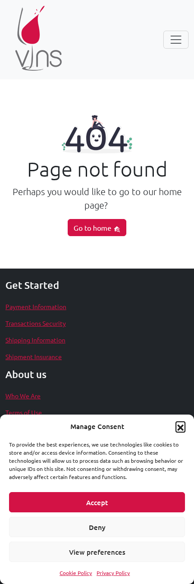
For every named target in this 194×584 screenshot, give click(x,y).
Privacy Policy (113, 572)
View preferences (97, 552)
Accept (97, 502)
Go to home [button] (93, 227)
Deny (97, 527)
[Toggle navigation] (176, 40)
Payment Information (35, 306)
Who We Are (23, 396)
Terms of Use (23, 412)
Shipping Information (35, 340)
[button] (180, 426)
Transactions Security (35, 323)
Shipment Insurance (33, 356)
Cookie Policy (76, 572)
